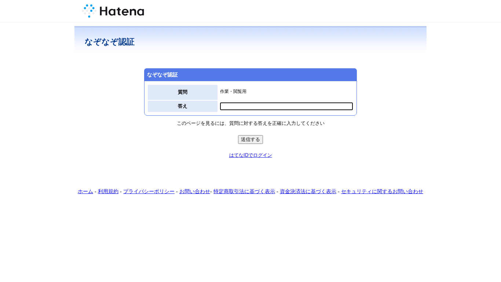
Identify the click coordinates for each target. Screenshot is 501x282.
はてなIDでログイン (250, 155)
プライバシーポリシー (149, 191)
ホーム (85, 191)
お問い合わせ (194, 191)
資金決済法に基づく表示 (308, 191)
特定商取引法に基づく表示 (244, 191)
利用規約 (108, 191)
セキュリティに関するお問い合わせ (382, 191)
